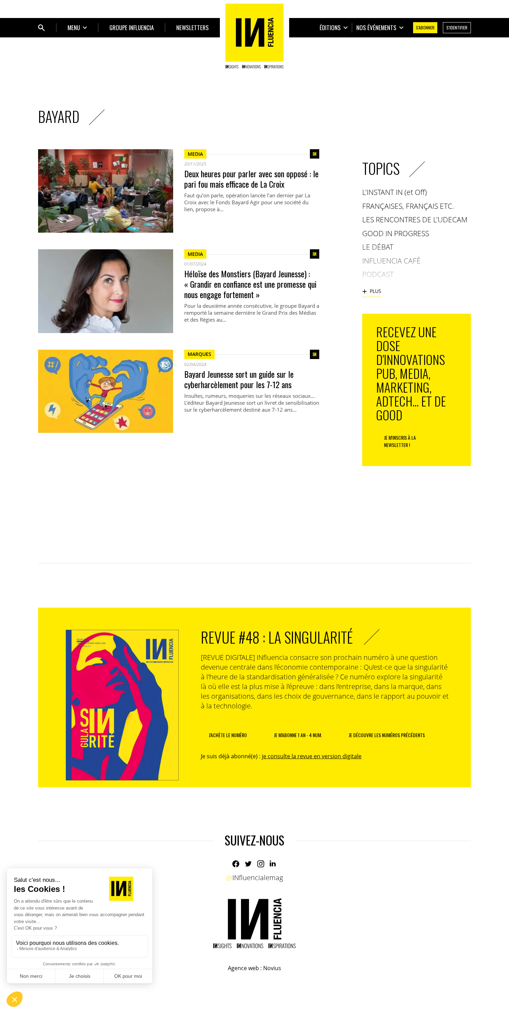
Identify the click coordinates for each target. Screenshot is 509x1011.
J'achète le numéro (228, 735)
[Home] (254, 36)
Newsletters (192, 27)
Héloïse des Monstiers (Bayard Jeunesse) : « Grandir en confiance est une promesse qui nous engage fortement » (250, 283)
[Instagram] (260, 863)
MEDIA (195, 154)
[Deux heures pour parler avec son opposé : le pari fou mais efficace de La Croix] (105, 191)
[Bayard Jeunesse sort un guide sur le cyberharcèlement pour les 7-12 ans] (105, 391)
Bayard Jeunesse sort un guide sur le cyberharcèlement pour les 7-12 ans (239, 379)
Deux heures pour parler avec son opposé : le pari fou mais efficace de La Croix (251, 178)
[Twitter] (248, 863)
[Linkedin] (273, 863)
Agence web (243, 968)
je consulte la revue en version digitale (311, 756)
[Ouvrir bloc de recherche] (41, 28)
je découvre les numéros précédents (387, 735)
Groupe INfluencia (131, 27)
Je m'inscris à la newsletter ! (400, 441)
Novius (272, 968)
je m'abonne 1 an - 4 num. (298, 735)
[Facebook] (235, 863)
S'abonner (425, 27)
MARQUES (199, 354)
